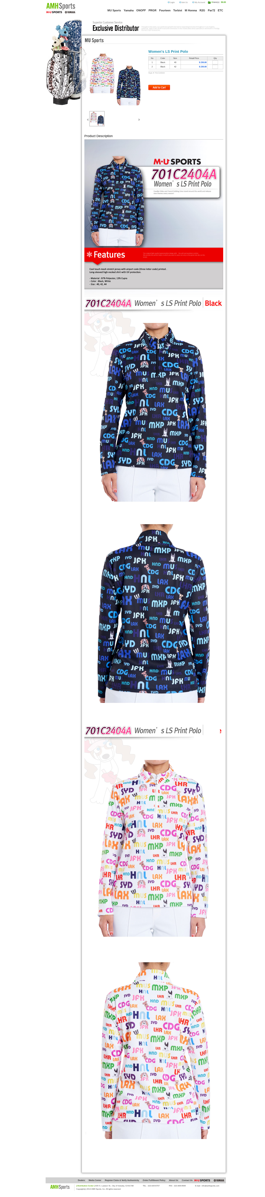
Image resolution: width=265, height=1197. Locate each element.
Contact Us (187, 1180)
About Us (173, 1180)
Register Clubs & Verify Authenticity (122, 1180)
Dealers (81, 1180)
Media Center (95, 1180)
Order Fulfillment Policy (154, 1180)
